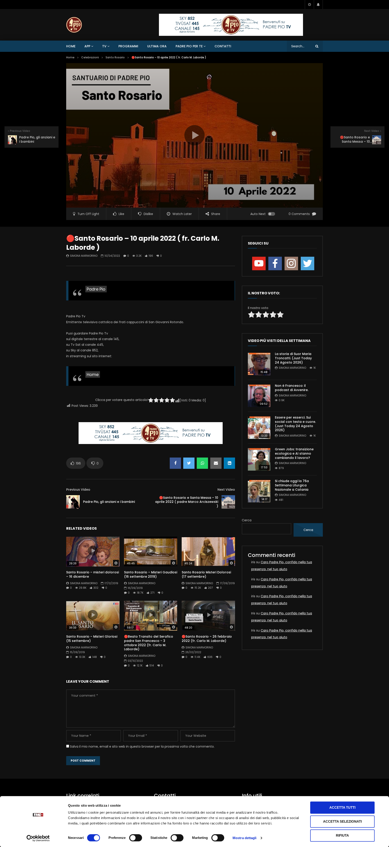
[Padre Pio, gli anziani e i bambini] (73, 502)
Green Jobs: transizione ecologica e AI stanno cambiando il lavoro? (294, 453)
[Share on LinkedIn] (229, 463)
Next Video (226, 489)
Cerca (246, 520)
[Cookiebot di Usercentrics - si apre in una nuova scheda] (38, 838)
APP (87, 46)
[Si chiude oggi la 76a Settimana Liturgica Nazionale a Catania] (259, 491)
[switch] (135, 837)
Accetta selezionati (342, 821)
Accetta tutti (342, 807)
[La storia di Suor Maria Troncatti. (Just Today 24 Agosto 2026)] (259, 364)
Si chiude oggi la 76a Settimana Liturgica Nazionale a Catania (292, 485)
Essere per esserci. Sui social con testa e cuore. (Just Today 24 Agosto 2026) (295, 424)
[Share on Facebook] (175, 463)
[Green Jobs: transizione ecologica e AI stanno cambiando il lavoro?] (259, 459)
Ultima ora (157, 46)
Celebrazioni (90, 57)
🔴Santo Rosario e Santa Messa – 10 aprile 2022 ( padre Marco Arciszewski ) (186, 501)
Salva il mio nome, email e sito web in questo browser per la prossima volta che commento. (142, 746)
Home (70, 46)
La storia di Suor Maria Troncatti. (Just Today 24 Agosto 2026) (293, 358)
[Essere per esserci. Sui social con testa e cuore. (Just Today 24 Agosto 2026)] (259, 427)
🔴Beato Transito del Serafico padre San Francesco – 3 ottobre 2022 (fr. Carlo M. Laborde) (148, 643)
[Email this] (216, 463)
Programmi (128, 46)
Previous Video (78, 489)
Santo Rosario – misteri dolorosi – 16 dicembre (92, 574)
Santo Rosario (115, 57)
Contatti (223, 46)
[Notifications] (318, 4)
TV (104, 46)
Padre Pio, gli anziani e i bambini (109, 501)
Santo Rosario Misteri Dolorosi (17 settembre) (206, 574)
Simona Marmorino (83, 256)
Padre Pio (96, 289)
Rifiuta (342, 835)
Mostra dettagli (245, 838)
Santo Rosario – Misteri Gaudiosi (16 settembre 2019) (150, 574)
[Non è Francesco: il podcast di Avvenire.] (259, 396)
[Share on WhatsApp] (202, 463)
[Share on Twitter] (188, 463)
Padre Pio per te (189, 46)
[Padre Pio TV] (74, 25)
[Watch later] (309, 4)
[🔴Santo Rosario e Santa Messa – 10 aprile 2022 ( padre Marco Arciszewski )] (228, 502)
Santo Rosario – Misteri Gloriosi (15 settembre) (91, 638)
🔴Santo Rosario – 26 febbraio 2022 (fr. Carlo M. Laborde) (207, 638)
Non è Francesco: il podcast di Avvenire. (291, 387)
